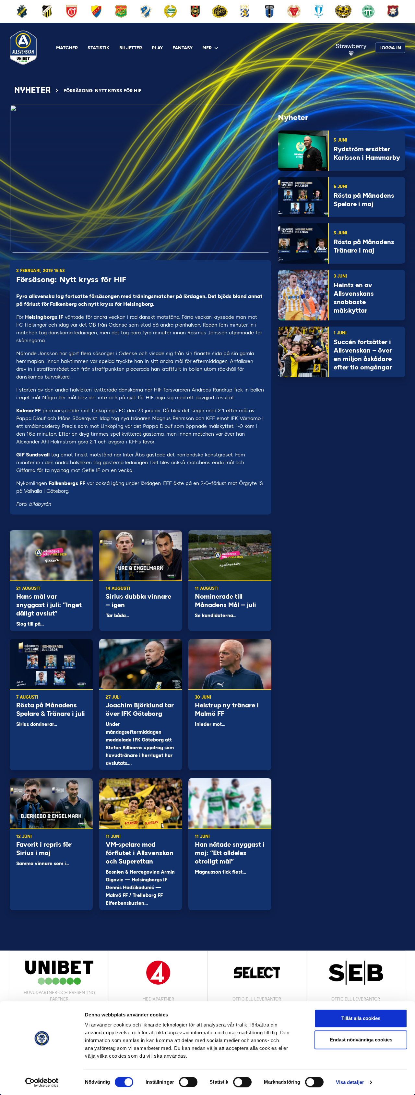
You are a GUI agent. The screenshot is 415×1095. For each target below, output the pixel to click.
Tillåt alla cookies (360, 1018)
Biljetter (130, 48)
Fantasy (182, 48)
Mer (207, 48)
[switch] (188, 1082)
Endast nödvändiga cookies (361, 1039)
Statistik (99, 48)
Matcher (67, 48)
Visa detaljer (350, 1082)
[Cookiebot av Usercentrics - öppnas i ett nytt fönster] (42, 1082)
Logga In (390, 48)
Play (157, 48)
